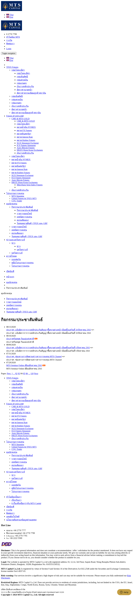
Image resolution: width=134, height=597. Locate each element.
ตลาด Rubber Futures (26, 140)
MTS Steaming (18, 196)
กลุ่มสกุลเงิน (22, 80)
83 (19, 373)
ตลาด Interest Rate (25, 137)
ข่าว (13, 243)
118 (32, 373)
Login (8, 49)
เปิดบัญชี (10, 271)
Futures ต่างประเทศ (15, 116)
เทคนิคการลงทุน (24, 217)
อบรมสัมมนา (23, 220)
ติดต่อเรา (10, 43)
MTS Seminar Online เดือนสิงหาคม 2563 (24, 365)
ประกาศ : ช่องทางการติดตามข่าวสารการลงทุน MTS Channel (34, 356)
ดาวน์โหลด (11, 256)
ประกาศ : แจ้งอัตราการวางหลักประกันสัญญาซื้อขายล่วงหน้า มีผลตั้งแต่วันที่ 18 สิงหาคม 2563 (48, 330)
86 (27, 373)
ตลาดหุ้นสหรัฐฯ (24, 134)
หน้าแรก (10, 277)
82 (16, 373)
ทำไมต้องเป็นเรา (13, 497)
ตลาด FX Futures (24, 130)
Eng (11, 17)
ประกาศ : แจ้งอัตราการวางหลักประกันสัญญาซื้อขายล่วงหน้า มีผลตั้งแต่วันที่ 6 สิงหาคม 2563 (48, 347)
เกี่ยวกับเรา (16, 500)
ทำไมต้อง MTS (13, 37)
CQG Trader (17, 201)
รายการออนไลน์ (24, 213)
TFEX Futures (12, 67)
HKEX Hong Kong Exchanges (30, 150)
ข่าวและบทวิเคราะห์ (15, 240)
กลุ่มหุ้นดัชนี (22, 76)
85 (24, 373)
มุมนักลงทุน (11, 204)
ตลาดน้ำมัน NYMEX (26, 127)
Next (36, 373)
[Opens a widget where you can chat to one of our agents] (124, 592)
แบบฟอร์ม (16, 259)
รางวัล (9, 40)
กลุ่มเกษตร (22, 83)
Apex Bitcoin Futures (26, 148)
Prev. (9, 373)
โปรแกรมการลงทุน (15, 193)
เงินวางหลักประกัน (25, 86)
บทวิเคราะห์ (22, 249)
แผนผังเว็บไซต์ (12, 516)
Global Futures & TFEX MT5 (24, 198)
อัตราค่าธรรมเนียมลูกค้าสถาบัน (31, 93)
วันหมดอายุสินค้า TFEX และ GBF (32, 223)
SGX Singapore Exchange (28, 143)
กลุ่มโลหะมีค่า (18, 70)
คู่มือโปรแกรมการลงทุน (23, 263)
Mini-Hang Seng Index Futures (30, 185)
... (14, 373)
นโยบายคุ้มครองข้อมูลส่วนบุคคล (21, 520)
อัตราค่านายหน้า (24, 90)
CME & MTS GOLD (21, 119)
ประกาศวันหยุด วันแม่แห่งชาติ (20, 339)
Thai (11, 15)
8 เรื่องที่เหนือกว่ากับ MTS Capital (26, 503)
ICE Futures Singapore (26, 145)
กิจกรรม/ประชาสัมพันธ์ (22, 207)
